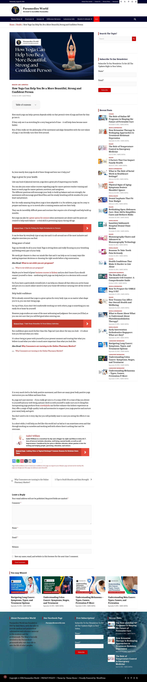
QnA (96, 19)
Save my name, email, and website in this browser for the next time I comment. (46, 556)
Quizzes (39, 19)
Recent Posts (106, 110)
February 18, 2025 (114, 179)
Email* (101, 80)
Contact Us (97, 1)
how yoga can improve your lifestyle (53, 466)
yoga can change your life (19, 468)
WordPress (100, 678)
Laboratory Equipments (116, 272)
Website (15, 547)
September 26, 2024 (114, 308)
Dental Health (113, 196)
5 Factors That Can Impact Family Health (122, 161)
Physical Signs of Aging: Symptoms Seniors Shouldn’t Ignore (120, 187)
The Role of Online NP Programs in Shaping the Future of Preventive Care (121, 119)
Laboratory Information (116, 341)
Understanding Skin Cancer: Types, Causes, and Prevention (122, 600)
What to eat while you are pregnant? (38, 263)
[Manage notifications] (5, 676)
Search (134, 39)
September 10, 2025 (114, 141)
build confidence (20, 466)
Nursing (111, 114)
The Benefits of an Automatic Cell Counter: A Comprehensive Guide (121, 278)
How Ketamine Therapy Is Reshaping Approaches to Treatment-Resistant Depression (122, 134)
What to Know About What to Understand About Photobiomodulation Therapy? (122, 317)
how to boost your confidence (33, 466)
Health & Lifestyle (84, 19)
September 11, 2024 (114, 324)
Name (15, 528)
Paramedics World (31, 678)
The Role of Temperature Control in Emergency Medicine (121, 149)
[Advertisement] (51, 154)
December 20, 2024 (114, 217)
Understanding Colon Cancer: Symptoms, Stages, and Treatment (122, 360)
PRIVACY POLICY (48, 678)
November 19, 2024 (114, 231)
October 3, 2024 (113, 283)
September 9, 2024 (114, 379)
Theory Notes (15, 19)
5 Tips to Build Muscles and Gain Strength (72, 479)
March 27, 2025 (113, 165)
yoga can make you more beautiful (37, 468)
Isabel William (26, 96)
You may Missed (19, 573)
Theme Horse (71, 678)
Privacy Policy (106, 1)
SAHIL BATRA (124, 124)
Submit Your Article (87, 1)
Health (14, 85)
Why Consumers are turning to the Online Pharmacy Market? (49, 346)
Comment (16, 503)
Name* (101, 71)
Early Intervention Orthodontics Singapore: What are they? (121, 332)
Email (15, 537)
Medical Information (115, 127)
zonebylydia (45, 405)
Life (19, 85)
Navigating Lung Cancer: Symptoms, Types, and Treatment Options (121, 346)
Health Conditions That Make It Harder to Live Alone (120, 264)
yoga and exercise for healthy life (73, 466)
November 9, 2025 (114, 124)
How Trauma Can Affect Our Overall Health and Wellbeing (120, 302)
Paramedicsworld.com (55, 623)
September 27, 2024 (114, 294)
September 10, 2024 (114, 351)
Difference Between (53, 19)
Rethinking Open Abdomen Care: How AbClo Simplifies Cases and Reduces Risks (122, 212)
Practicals (28, 19)
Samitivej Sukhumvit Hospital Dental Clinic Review (119, 226)
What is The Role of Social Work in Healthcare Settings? (121, 174)
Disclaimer (115, 1)
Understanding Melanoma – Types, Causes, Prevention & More (122, 373)
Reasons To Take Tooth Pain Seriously (120, 251)
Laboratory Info (69, 19)
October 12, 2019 (16, 96)
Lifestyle (24, 85)
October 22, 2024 (113, 245)
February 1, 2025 (113, 204)
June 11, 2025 (112, 154)
